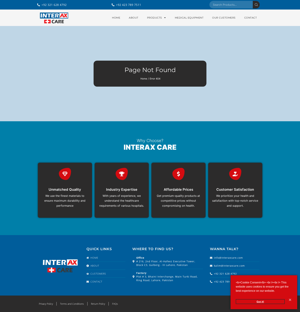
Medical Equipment (189, 17)
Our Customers (224, 17)
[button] (276, 291)
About (133, 17)
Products (154, 17)
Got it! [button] (260, 301)
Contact (250, 17)
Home (116, 17)
